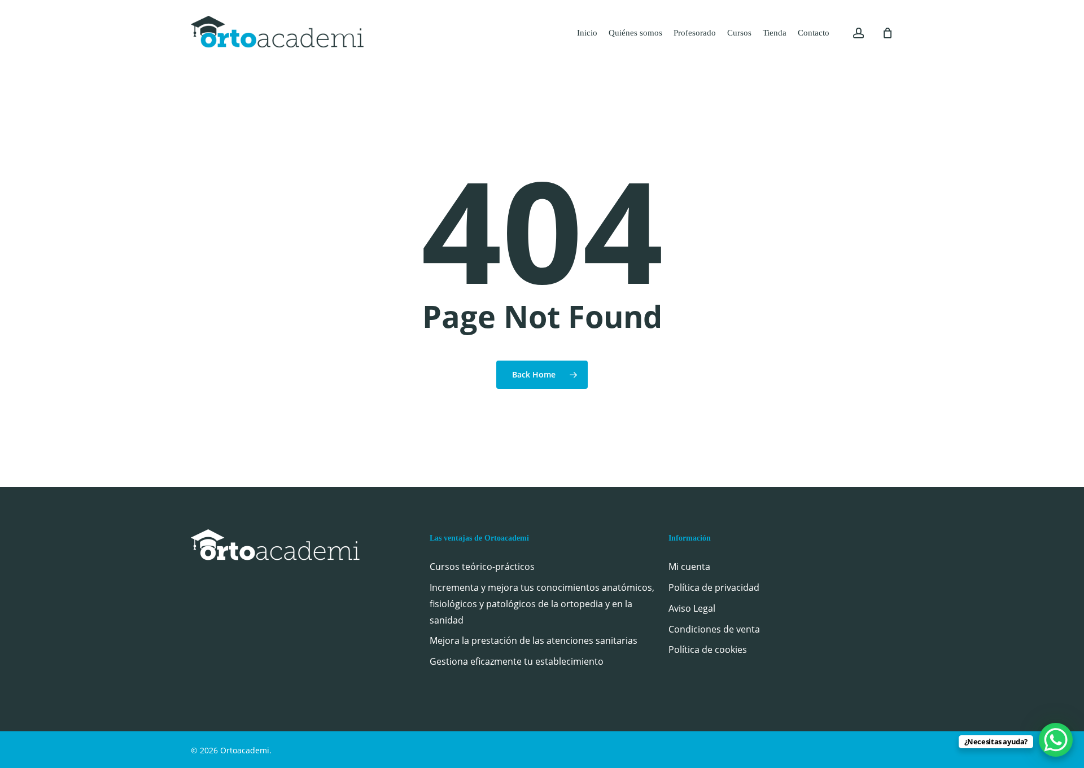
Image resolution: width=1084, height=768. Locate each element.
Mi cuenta (689, 566)
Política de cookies (707, 649)
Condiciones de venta (714, 629)
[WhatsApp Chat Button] (1056, 740)
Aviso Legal (691, 608)
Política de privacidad (713, 587)
